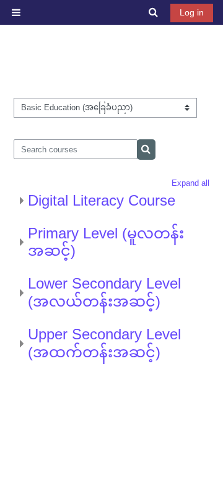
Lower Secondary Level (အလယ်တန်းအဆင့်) (104, 292)
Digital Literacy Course (101, 200)
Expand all (190, 183)
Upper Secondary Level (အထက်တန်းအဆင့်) (104, 343)
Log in (192, 12)
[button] (154, 12)
